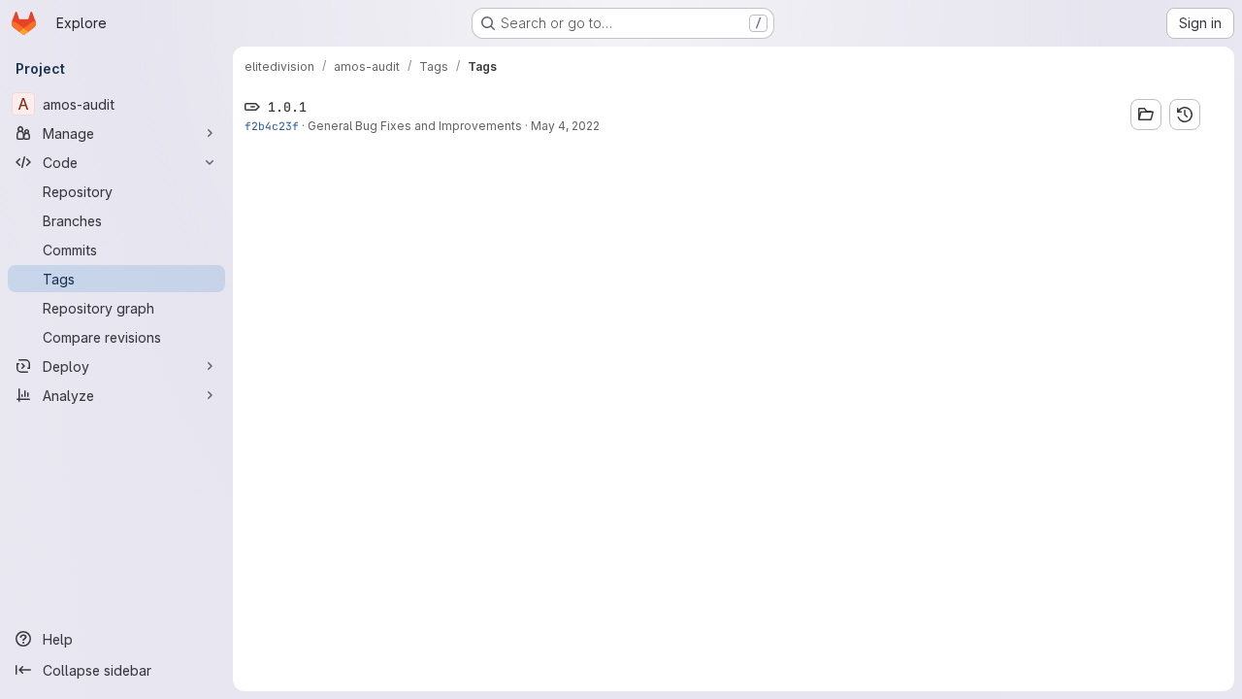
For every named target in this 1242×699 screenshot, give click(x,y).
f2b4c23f (272, 125)
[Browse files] (1145, 114)
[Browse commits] (1184, 114)
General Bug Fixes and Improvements (415, 125)
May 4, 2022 (565, 125)
